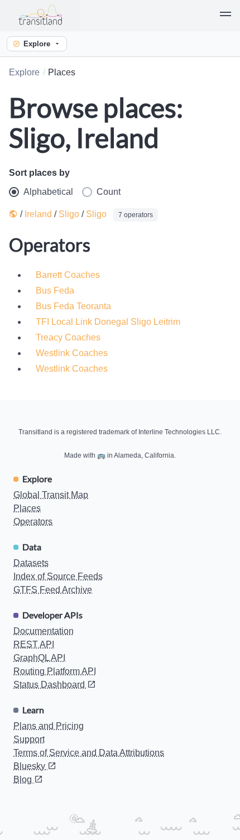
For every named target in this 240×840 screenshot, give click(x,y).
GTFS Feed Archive (52, 589)
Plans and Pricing (48, 726)
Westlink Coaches (72, 353)
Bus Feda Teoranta (73, 306)
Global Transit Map (50, 495)
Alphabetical (48, 191)
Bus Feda (55, 290)
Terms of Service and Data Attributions (88, 752)
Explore (36, 44)
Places (27, 508)
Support (29, 739)
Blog (23, 779)
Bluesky (30, 766)
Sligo (69, 214)
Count (109, 191)
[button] (225, 15)
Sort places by (39, 172)
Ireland (38, 214)
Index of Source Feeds (58, 576)
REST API (33, 644)
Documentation (43, 631)
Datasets (31, 563)
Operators (32, 521)
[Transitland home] (40, 15)
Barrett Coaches (68, 275)
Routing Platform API (54, 671)
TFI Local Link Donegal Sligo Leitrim (108, 322)
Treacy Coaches (68, 337)
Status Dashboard (50, 684)
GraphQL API (39, 658)
